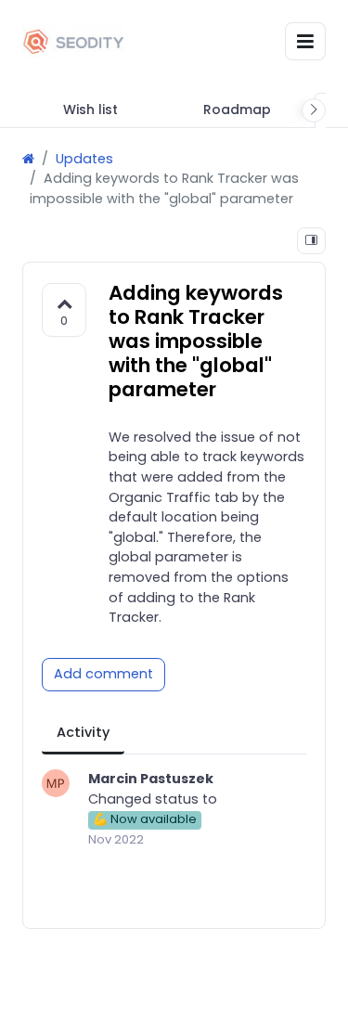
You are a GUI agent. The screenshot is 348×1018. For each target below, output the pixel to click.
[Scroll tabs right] (314, 110)
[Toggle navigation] (305, 41)
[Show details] (311, 240)
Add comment (103, 673)
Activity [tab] (83, 732)
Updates (84, 158)
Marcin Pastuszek (150, 778)
